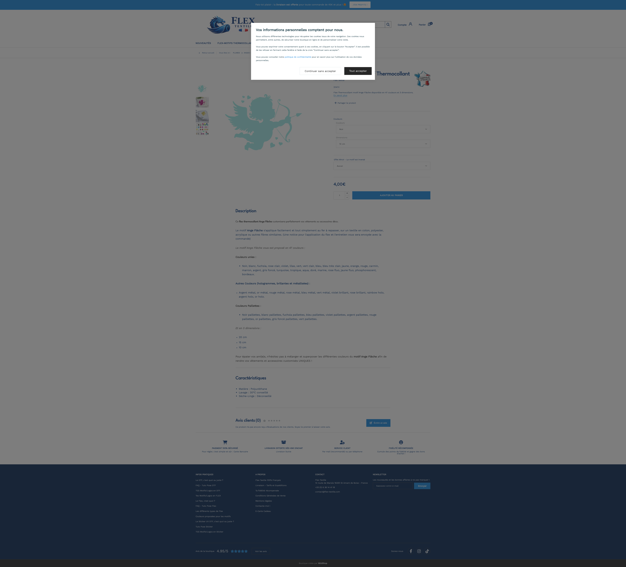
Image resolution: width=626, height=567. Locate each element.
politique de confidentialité (298, 57)
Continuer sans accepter (320, 71)
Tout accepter (358, 70)
